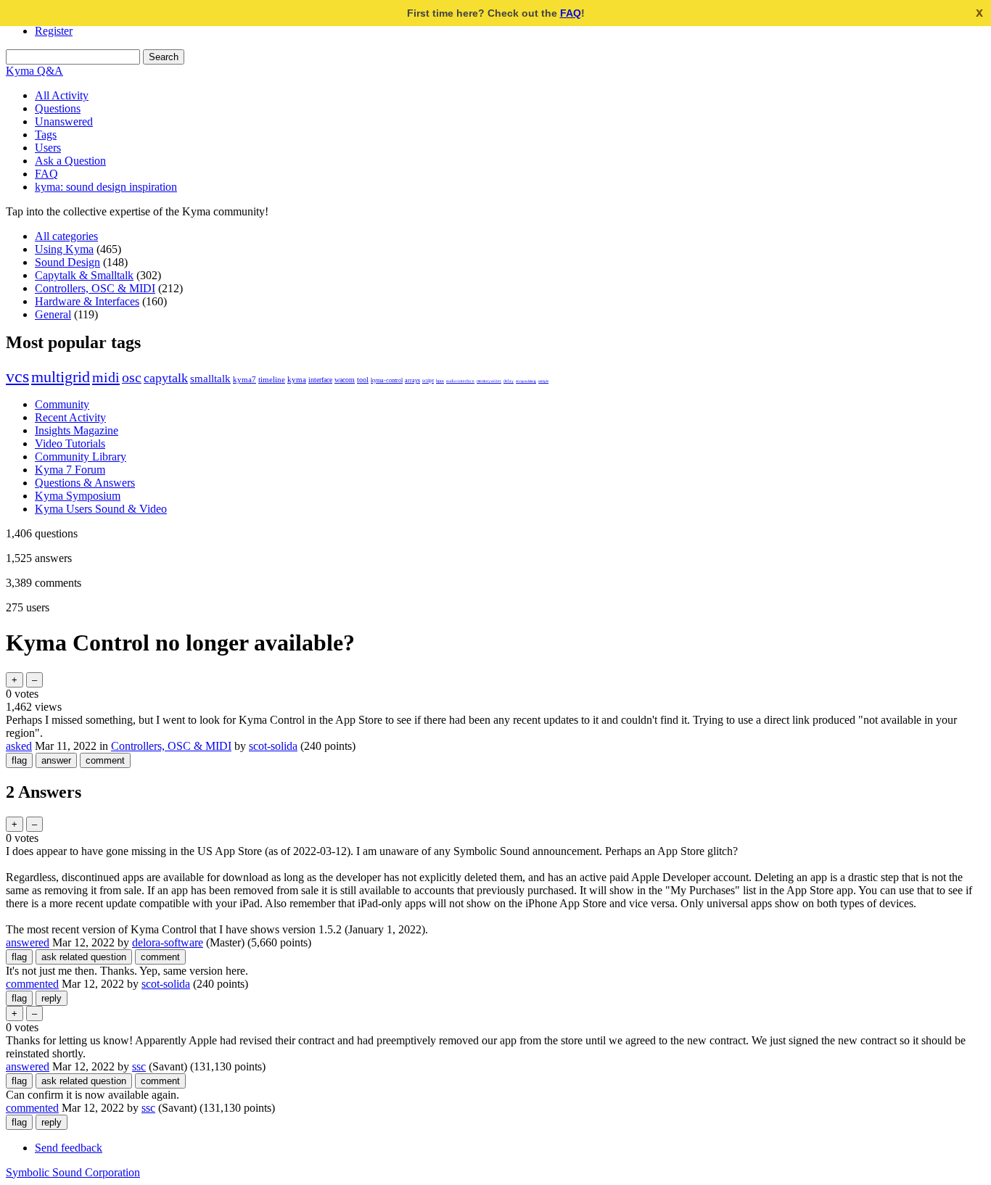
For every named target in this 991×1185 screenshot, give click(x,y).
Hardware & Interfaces (87, 301)
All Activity (62, 95)
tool (363, 380)
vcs (17, 376)
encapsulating (526, 381)
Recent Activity (70, 417)
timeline (271, 380)
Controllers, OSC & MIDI (95, 288)
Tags (46, 134)
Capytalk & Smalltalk (84, 275)
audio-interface (460, 381)
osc (131, 377)
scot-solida (273, 746)
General (53, 314)
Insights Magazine (76, 430)
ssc (139, 1066)
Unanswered (64, 121)
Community (62, 404)
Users (48, 147)
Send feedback (68, 1147)
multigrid (60, 377)
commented (32, 984)
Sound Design (67, 262)
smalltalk (210, 378)
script (428, 380)
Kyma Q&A (34, 71)
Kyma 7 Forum (70, 469)
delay (508, 381)
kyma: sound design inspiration (106, 187)
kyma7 (244, 380)
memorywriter (489, 381)
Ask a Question (70, 160)
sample (543, 381)
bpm (440, 381)
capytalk (166, 378)
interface (320, 380)
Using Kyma (64, 249)
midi (106, 377)
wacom (344, 380)
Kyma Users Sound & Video (101, 509)
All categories (66, 236)
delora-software (167, 942)
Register (54, 31)
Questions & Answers (85, 482)
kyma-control (387, 380)
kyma (296, 380)
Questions (58, 108)
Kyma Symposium (77, 496)
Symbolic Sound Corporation (73, 1172)
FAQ (570, 13)
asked (19, 746)
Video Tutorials (70, 443)
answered (27, 942)
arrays (412, 380)
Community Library (80, 456)
